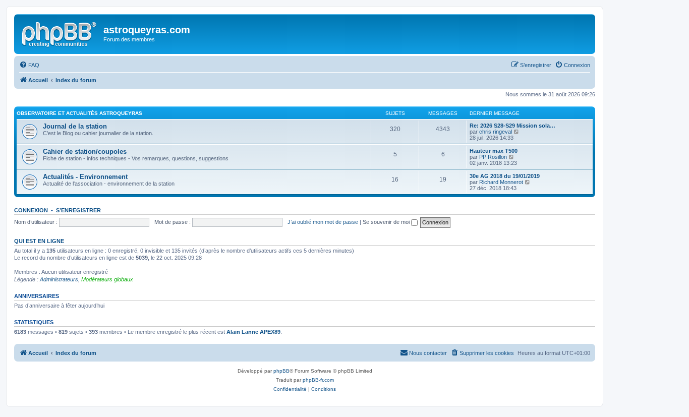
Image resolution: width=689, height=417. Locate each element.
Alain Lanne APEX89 (253, 332)
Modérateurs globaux (107, 279)
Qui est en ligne (39, 241)
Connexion (31, 210)
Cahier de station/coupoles (85, 151)
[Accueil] (60, 33)
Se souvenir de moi (387, 222)
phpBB (281, 371)
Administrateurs (59, 279)
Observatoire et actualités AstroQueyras (79, 113)
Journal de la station (75, 126)
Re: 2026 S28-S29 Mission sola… (512, 126)
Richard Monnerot (501, 182)
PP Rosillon (493, 157)
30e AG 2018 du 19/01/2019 (505, 176)
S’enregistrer (78, 210)
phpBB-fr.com (318, 380)
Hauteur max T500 (494, 151)
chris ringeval (495, 132)
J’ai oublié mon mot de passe (323, 222)
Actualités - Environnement (85, 177)
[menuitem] (29, 65)
